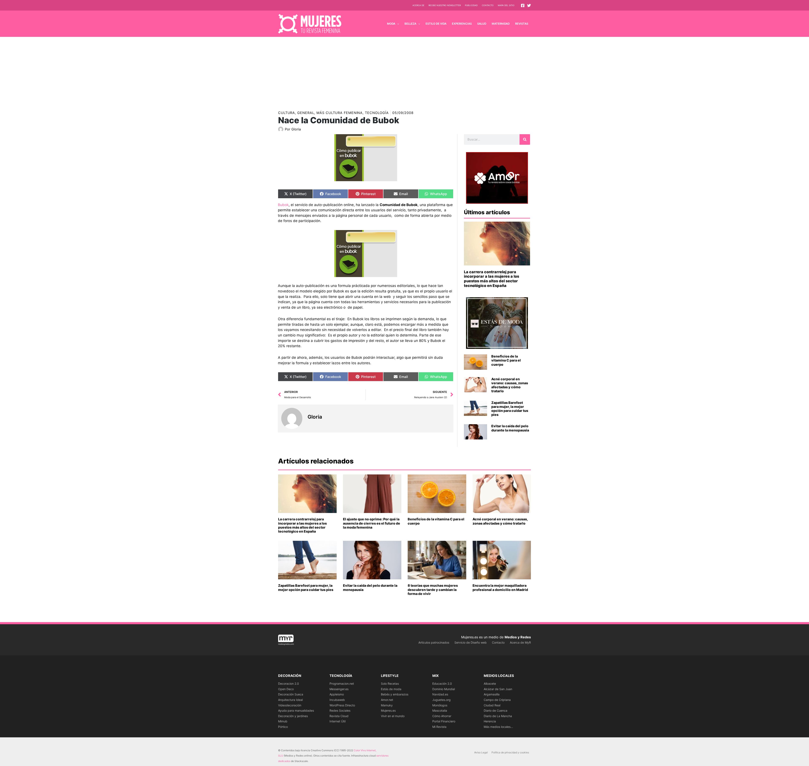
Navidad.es (440, 694)
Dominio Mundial (443, 689)
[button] (397, 23)
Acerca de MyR (520, 642)
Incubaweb (337, 700)
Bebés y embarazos (394, 694)
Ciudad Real (492, 705)
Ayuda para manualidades (296, 710)
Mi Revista (439, 727)
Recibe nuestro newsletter (445, 5)
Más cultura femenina (339, 113)
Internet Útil (337, 721)
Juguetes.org (441, 700)
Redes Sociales (339, 710)
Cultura (286, 113)
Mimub (282, 721)
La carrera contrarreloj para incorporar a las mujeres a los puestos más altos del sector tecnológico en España (491, 279)
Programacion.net (341, 683)
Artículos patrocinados (433, 642)
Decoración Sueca (290, 694)
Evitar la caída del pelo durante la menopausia (510, 428)
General (305, 113)
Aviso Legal (481, 752)
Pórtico (283, 727)
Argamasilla (492, 694)
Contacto (488, 5)
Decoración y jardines (293, 716)
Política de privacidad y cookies (510, 752)
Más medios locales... (498, 727)
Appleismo (336, 694)
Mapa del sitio (506, 5)
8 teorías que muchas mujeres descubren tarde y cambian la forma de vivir (433, 589)
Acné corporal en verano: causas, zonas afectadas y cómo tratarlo (509, 385)
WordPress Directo (342, 705)
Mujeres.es (388, 710)
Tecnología (377, 113)
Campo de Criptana (497, 700)
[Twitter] (529, 5)
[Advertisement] (404, 68)
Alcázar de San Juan (498, 689)
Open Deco (286, 689)
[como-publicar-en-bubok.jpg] (365, 253)
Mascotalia (439, 710)
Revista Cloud (338, 716)
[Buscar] (525, 139)
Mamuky (387, 705)
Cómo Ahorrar (441, 716)
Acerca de (418, 5)
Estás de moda (391, 689)
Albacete (490, 683)
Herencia (490, 721)
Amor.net (387, 700)
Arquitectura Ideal (290, 700)
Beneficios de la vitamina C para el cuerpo (506, 360)
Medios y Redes (518, 637)
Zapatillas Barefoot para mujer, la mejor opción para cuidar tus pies (509, 408)
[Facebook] (523, 5)
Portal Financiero (443, 721)
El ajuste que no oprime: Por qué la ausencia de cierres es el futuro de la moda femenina (371, 523)
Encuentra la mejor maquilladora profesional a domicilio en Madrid (500, 587)
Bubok (283, 205)
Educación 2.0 (442, 683)
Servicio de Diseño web (470, 642)
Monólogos (439, 705)
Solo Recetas (390, 683)
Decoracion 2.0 (288, 683)
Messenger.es (338, 689)
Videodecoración (289, 705)
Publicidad (471, 5)
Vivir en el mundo (392, 716)
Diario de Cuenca (495, 710)
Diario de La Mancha (498, 716)
